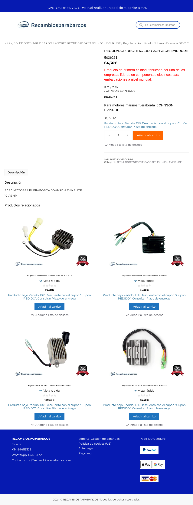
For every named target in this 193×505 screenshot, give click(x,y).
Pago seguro (87, 453)
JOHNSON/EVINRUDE (28, 43)
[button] (123, 145)
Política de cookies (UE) (95, 443)
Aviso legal (86, 448)
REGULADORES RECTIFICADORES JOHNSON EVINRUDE (83, 43)
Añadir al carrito (148, 135)
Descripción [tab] (16, 172)
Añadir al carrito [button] (49, 306)
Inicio (8, 43)
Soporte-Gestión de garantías (99, 438)
